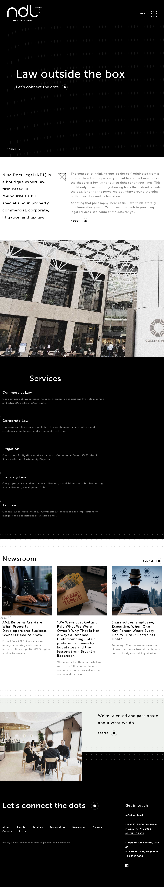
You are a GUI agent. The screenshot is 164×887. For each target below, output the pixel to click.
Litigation (10, 449)
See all (149, 561)
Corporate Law (15, 421)
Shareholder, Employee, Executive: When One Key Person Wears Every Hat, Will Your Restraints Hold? (133, 630)
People (103, 733)
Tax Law (9, 505)
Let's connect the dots (38, 87)
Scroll (12, 149)
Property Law (14, 477)
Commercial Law (17, 392)
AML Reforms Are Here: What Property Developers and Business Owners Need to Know (24, 628)
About (76, 221)
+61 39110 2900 (134, 833)
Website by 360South (58, 842)
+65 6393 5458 (134, 856)
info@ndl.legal (134, 815)
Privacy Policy (10, 842)
